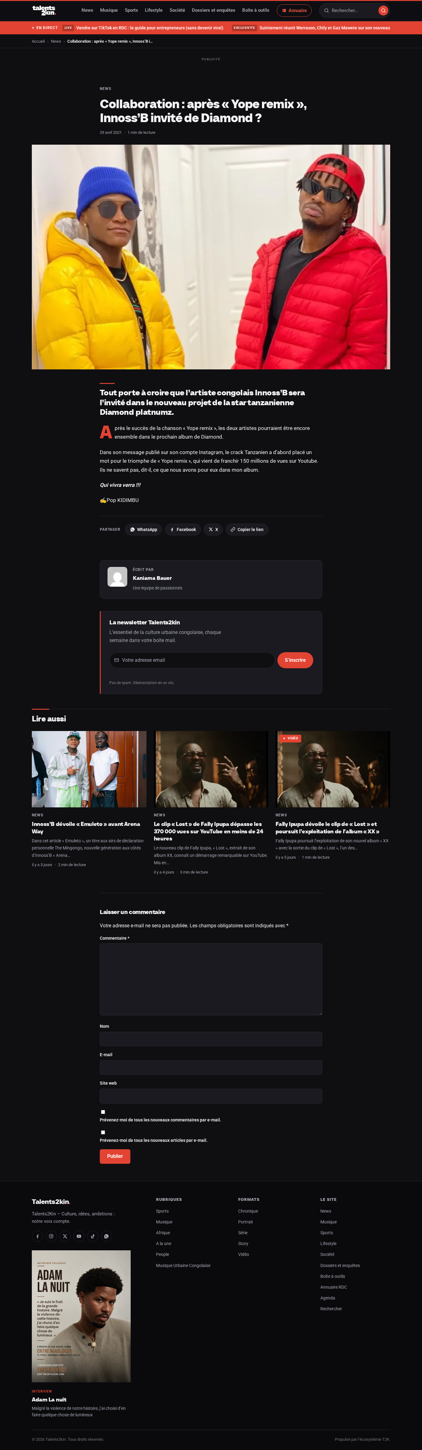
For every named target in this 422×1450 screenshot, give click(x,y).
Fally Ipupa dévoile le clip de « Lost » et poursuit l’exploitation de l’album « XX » (327, 827)
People (162, 1254)
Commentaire (114, 938)
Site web (108, 1083)
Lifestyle (153, 10)
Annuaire (298, 10)
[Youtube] (78, 1236)
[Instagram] (51, 1236)
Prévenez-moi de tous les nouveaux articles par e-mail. (154, 1140)
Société (177, 10)
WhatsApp (147, 529)
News (87, 10)
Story (243, 1243)
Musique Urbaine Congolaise (183, 1265)
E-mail (106, 1054)
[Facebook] (37, 1236)
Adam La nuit (49, 1399)
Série (242, 1232)
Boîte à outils (255, 10)
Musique (109, 10)
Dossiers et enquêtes (213, 10)
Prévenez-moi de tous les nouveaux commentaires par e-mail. (160, 1120)
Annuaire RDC (333, 1287)
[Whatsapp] (106, 1236)
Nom (104, 1026)
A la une (163, 1243)
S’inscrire (295, 660)
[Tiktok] (92, 1236)
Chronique (248, 1211)
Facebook (186, 529)
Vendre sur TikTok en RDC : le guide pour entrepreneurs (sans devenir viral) (144, 27)
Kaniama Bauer (152, 578)
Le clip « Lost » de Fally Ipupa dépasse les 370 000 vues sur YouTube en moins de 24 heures (208, 831)
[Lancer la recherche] (383, 10)
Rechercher (331, 1309)
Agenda (327, 1298)
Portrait (245, 1222)
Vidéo (293, 738)
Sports (131, 10)
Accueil (38, 41)
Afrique (163, 1232)
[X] (65, 1236)
